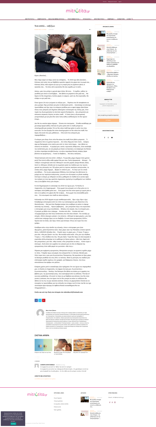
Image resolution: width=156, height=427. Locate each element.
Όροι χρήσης (57, 410)
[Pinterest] (43, 300)
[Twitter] (40, 300)
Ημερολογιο (41, 19)
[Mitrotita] (78, 10)
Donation (120, 19)
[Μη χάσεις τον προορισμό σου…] (82, 345)
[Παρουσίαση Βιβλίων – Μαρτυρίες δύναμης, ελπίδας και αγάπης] (101, 72)
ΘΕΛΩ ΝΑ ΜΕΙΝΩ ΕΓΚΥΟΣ (56, 19)
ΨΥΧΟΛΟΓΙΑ (87, 19)
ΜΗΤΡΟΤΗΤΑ (29, 19)
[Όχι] (23, 418)
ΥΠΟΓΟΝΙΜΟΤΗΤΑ (73, 19)
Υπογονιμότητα (58, 401)
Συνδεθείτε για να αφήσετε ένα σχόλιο (45, 379)
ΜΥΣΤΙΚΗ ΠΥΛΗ (99, 19)
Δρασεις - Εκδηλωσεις (110, 32)
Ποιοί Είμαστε (58, 398)
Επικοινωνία (57, 407)
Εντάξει (13, 423)
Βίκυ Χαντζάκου (51, 310)
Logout (119, 1)
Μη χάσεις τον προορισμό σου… (81, 352)
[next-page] (38, 357)
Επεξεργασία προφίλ (112, 1)
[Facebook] (36, 300)
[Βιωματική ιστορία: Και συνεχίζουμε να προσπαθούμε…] (63, 345)
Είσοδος (105, 1)
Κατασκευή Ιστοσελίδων (32, 423)
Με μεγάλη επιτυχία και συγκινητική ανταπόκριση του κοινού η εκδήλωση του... (112, 37)
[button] (132, 19)
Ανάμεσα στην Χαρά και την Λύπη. (43, 352)
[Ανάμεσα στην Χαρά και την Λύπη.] (43, 345)
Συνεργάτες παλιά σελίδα (61, 404)
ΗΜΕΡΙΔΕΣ (110, 19)
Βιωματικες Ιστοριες (40, 29)
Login (129, 19)
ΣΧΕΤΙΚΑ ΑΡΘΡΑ (42, 335)
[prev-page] (36, 357)
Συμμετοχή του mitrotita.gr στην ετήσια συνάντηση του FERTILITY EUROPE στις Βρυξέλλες (113, 62)
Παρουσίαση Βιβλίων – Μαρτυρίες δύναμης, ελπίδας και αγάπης (113, 74)
